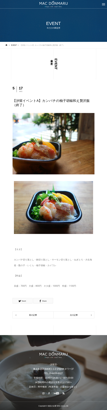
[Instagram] (43, 393)
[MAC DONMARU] (53, 354)
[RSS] (63, 393)
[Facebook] (49, 393)
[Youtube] (56, 393)
